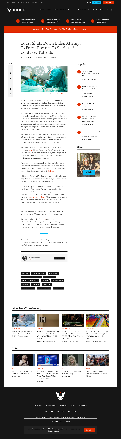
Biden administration (38, 273)
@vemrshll (32, 259)
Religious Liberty (58, 280)
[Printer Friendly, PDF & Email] (10, 94)
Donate (98, 2)
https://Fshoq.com (57, 93)
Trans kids (36, 284)
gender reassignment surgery (30, 280)
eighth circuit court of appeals (31, 277)
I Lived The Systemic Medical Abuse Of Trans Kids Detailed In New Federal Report (22, 333)
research (43, 219)
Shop (80, 147)
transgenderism (59, 288)
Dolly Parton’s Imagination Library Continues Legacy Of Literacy (96, 373)
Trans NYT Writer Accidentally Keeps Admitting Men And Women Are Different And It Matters (48, 334)
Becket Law (25, 273)
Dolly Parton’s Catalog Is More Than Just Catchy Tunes (23, 372)
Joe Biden (45, 280)
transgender (47, 284)
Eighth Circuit (53, 273)
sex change (25, 284)
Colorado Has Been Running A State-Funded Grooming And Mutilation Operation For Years (97, 334)
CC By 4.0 (64, 93)
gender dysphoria (49, 277)
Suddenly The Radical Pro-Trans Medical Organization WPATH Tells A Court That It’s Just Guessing (72, 334)
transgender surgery (44, 288)
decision (51, 171)
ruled (30, 150)
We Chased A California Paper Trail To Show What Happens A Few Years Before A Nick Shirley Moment (48, 374)
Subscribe (108, 2)
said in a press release (37, 197)
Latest (15, 348)
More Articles (59, 258)
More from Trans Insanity (27, 308)
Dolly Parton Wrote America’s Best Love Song (72, 372)
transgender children (28, 288)
